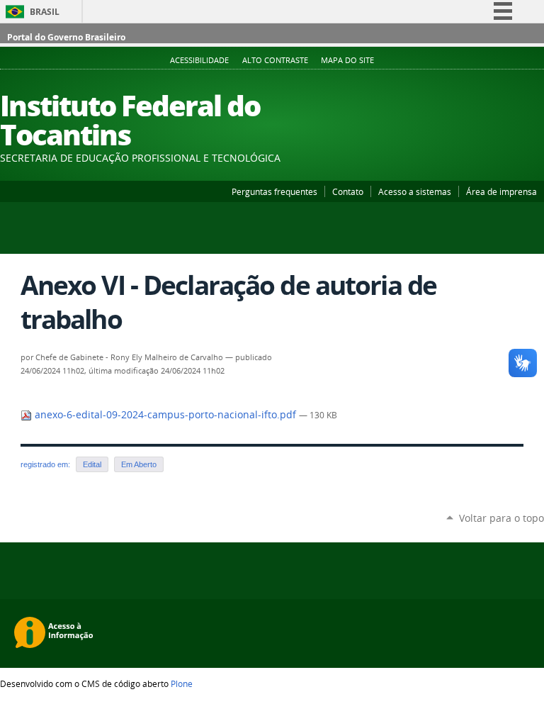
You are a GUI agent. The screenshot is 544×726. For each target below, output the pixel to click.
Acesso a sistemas (414, 191)
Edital (92, 464)
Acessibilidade (199, 60)
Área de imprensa (501, 191)
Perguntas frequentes (274, 191)
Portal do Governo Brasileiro (66, 37)
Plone (182, 683)
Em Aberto (139, 464)
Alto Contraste (275, 60)
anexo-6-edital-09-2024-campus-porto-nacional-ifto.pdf (165, 414)
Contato (347, 191)
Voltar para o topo (501, 518)
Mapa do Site (347, 60)
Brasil (45, 12)
